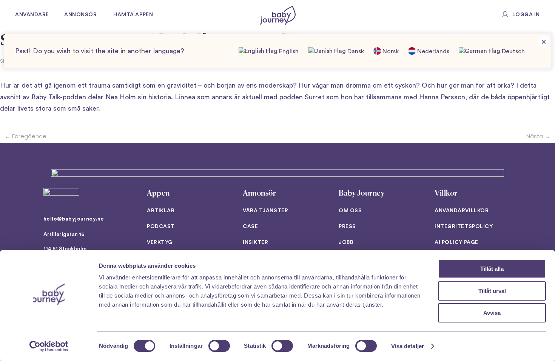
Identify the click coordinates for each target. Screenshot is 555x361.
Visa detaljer (407, 346)
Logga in (526, 14)
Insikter (255, 242)
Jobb (346, 242)
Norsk (390, 51)
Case (250, 226)
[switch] (219, 346)
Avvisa (492, 313)
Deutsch (512, 51)
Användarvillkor (462, 210)
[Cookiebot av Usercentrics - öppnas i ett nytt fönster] (49, 346)
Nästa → (538, 136)
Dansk (355, 51)
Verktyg (160, 242)
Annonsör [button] (80, 14)
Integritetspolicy (464, 226)
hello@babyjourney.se (73, 219)
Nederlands (432, 51)
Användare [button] (32, 14)
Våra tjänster (265, 210)
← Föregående (25, 136)
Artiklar (160, 210)
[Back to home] (278, 15)
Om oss (350, 210)
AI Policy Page (456, 242)
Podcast (161, 226)
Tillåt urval (492, 291)
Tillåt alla (492, 268)
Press (347, 226)
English (288, 51)
